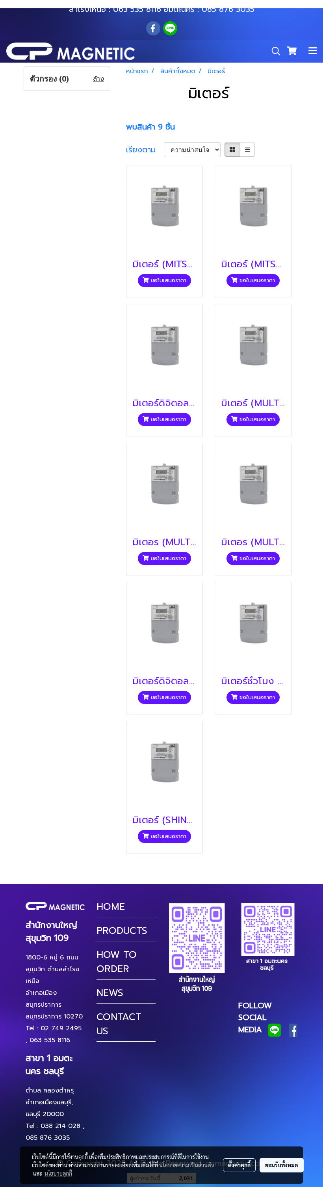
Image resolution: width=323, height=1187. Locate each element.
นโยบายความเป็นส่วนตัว (186, 1164)
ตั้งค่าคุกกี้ (239, 1164)
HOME (111, 907)
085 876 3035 (228, 9)
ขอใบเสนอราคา (167, 280)
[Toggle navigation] (312, 51)
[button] (273, 51)
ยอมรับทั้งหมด (281, 1164)
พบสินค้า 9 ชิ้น (150, 127)
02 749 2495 (61, 1028)
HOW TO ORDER (117, 962)
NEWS (110, 993)
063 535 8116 (137, 9)
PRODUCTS (122, 931)
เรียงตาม (145, 150)
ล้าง (98, 78)
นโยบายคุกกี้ (58, 1173)
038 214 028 (60, 1126)
